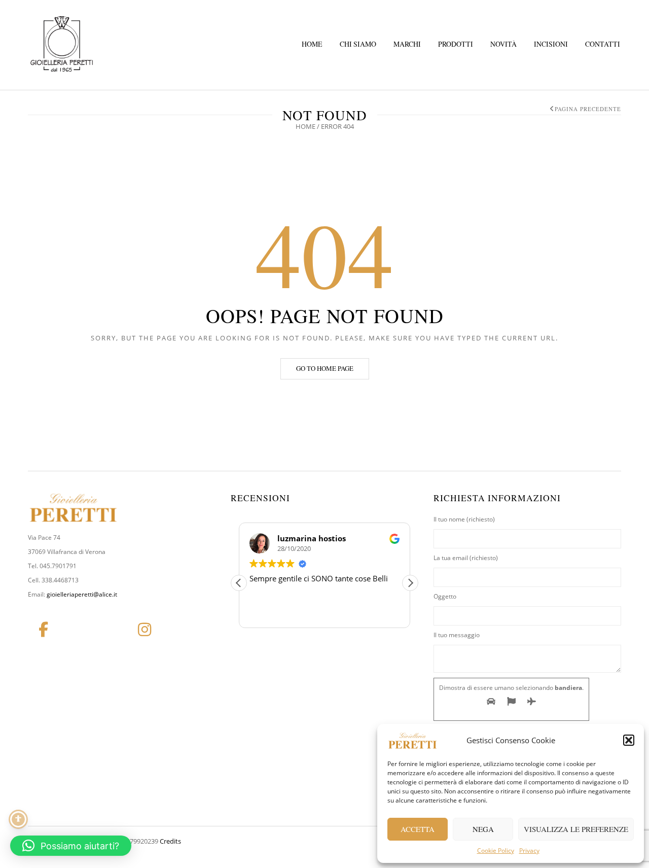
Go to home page (324, 368)
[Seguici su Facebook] (43, 629)
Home (312, 44)
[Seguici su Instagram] (144, 629)
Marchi (407, 44)
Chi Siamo (358, 44)
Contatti (602, 44)
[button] (629, 740)
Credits (170, 841)
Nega (483, 829)
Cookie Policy (495, 850)
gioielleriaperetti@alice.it (82, 594)
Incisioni (551, 44)
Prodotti (455, 44)
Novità (503, 44)
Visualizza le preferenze (576, 829)
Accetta (418, 829)
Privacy (529, 850)
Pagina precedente (588, 109)
